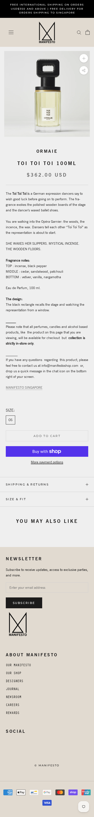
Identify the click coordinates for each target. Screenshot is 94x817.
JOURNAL (12, 689)
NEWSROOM (13, 697)
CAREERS (12, 705)
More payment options (47, 462)
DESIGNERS (14, 681)
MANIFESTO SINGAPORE (24, 387)
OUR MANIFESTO (18, 665)
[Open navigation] (11, 32)
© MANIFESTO (46, 765)
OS (10, 420)
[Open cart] (88, 32)
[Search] (79, 32)
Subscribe (24, 603)
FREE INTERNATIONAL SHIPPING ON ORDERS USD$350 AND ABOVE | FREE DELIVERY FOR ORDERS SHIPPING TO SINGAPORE (47, 8)
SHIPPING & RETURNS (27, 484)
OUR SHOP (13, 673)
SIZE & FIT (16, 499)
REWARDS (12, 713)
